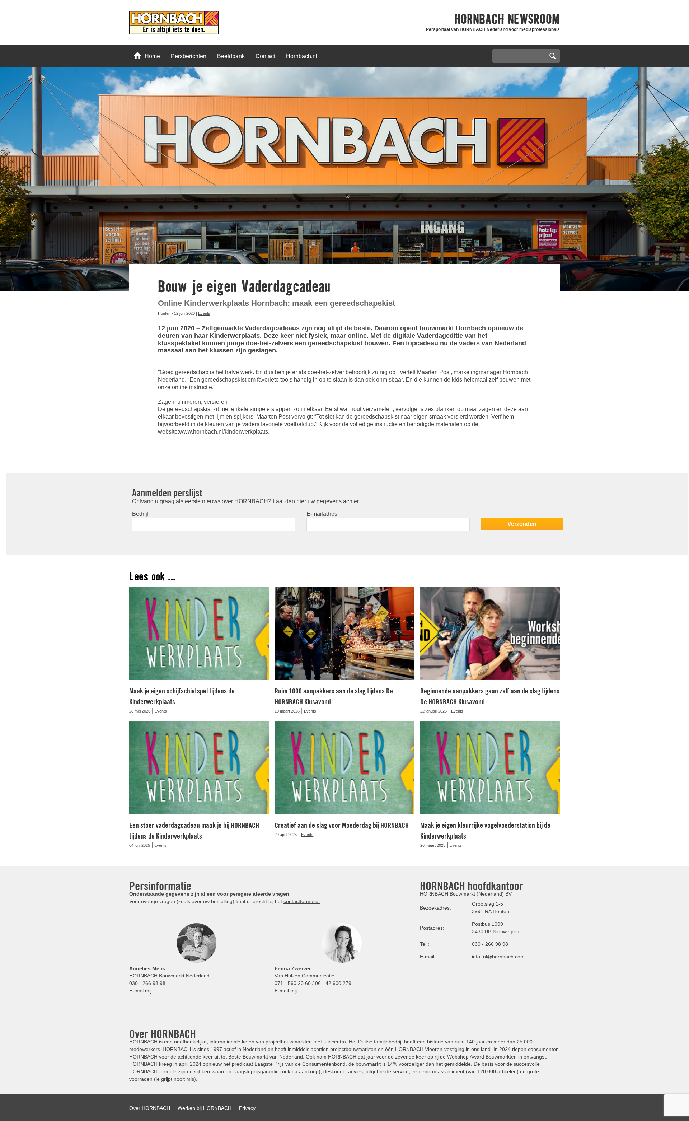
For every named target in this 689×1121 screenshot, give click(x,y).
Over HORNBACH (149, 1108)
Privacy (247, 1108)
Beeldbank (231, 56)
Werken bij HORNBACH (204, 1108)
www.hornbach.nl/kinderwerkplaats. (225, 432)
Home (152, 56)
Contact (265, 56)
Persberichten (188, 56)
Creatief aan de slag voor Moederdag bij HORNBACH (342, 825)
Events (204, 313)
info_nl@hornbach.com (498, 956)
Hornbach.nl (301, 56)
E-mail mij (140, 991)
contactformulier (301, 901)
